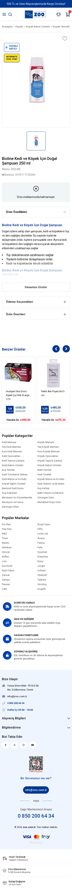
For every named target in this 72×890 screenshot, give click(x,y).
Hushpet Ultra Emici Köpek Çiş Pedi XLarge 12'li (17, 395)
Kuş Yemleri (8, 470)
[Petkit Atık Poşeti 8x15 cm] (53, 373)
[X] (14, 745)
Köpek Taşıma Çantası (49, 460)
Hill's (40, 529)
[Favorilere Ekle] (64, 38)
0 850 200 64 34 (36, 816)
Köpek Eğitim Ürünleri (14, 483)
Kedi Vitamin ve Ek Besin (50, 483)
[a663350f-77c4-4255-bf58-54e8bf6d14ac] (36, 764)
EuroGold (7, 566)
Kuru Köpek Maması (48, 451)
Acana (41, 538)
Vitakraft (42, 575)
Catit (4, 589)
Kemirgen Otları (10, 506)
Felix (39, 547)
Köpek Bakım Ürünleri (49, 465)
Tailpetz (41, 579)
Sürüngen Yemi (45, 497)
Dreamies (42, 556)
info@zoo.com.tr (36, 790)
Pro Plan (6, 524)
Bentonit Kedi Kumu (13, 488)
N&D (4, 533)
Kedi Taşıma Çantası (13, 460)
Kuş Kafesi (43, 488)
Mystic (5, 543)
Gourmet (42, 552)
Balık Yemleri (44, 470)
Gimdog (41, 584)
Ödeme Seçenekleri (19, 302)
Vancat (6, 575)
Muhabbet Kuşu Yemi (49, 502)
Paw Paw (7, 529)
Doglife (41, 589)
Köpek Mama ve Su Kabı (50, 479)
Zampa (6, 579)
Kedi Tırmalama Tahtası (14, 474)
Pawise (6, 584)
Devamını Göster (36, 287)
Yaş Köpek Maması (48, 447)
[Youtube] (32, 745)
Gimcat (6, 552)
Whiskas (7, 547)
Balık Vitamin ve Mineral (50, 493)
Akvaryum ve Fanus (12, 502)
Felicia (41, 543)
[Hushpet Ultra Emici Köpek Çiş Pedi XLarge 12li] (18, 373)
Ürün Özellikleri (16, 212)
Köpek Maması (45, 442)
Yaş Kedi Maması (11, 447)
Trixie (5, 538)
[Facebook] (5, 745)
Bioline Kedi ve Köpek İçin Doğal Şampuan (32, 225)
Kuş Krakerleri (9, 493)
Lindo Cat (42, 533)
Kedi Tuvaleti (44, 474)
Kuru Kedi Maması (12, 451)
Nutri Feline (8, 570)
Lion (4, 561)
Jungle (41, 566)
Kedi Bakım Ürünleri (12, 465)
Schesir (41, 570)
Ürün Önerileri (15, 314)
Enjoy (40, 561)
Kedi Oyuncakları (11, 456)
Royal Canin (43, 524)
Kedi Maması (9, 442)
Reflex (5, 556)
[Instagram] (23, 745)
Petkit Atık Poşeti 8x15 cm (53, 393)
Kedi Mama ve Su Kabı (14, 479)
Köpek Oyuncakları (47, 456)
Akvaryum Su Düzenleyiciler (17, 497)
